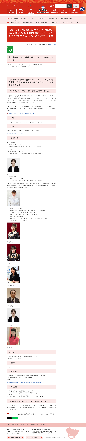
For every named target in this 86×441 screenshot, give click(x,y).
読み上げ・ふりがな (18, 5)
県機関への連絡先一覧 (15, 437)
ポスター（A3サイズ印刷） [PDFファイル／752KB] (21, 113)
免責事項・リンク (35, 424)
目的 (55, 12)
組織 (64, 12)
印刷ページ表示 (52, 44)
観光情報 (21, 12)
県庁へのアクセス (33, 437)
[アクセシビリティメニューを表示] (82, 9)
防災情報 (11, 12)
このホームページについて (12, 424)
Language (27, 5)
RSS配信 (43, 424)
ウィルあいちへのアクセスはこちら (15, 133)
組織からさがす (19, 18)
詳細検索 (75, 6)
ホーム (12, 18)
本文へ (9, 5)
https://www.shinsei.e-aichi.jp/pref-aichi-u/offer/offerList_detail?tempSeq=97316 (25, 382)
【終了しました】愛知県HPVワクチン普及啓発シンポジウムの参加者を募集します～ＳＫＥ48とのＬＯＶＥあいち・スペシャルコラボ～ (44, 22)
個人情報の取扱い (24, 424)
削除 (77, 22)
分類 (74, 12)
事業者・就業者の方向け (31, 12)
